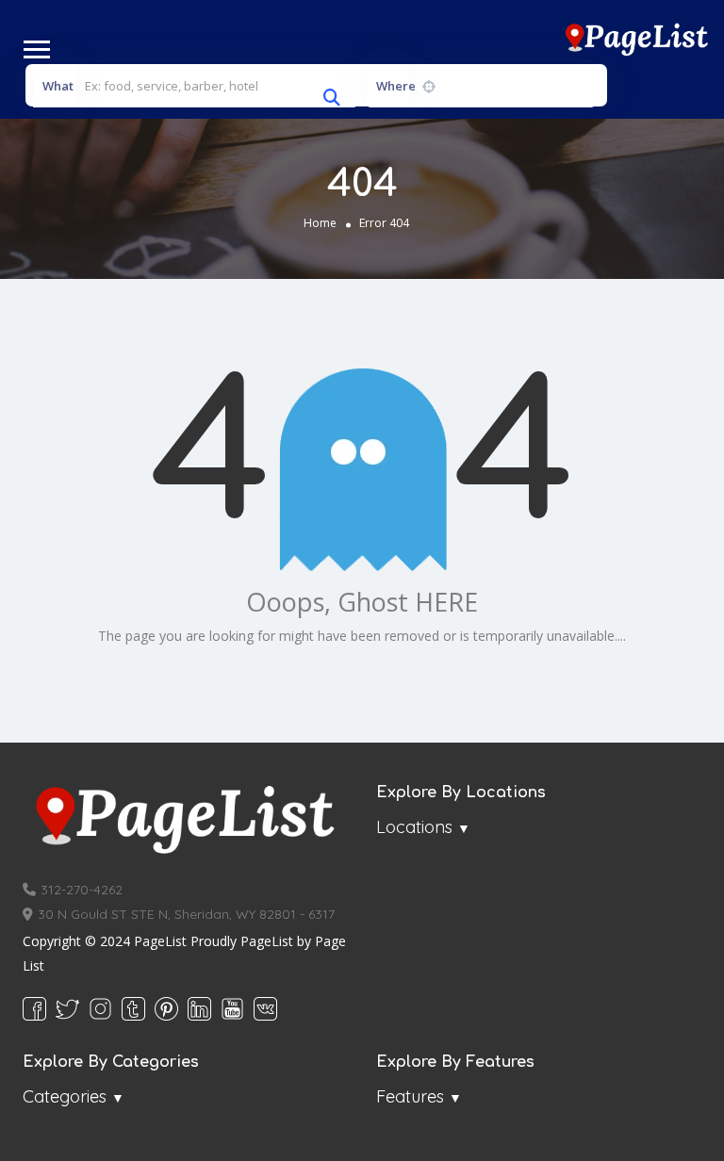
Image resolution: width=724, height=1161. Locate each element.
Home (320, 222)
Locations (414, 827)
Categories (65, 1096)
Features (410, 1096)
